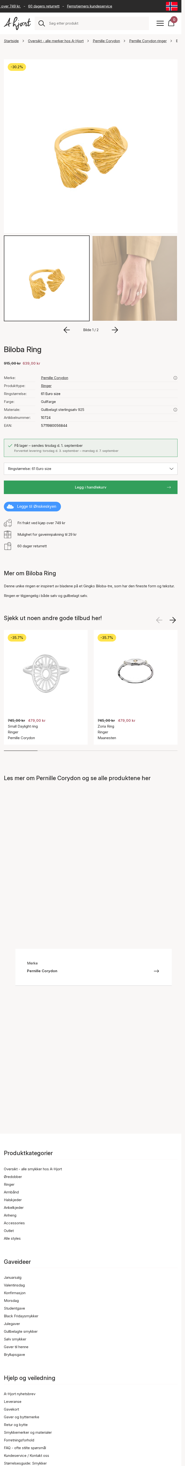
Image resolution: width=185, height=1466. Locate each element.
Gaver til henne (16, 1347)
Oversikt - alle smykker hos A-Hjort (33, 1169)
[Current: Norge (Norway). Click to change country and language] (172, 6)
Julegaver (12, 1323)
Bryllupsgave (14, 1354)
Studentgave (14, 1308)
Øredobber (13, 1176)
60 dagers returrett (38, 6)
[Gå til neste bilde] (115, 330)
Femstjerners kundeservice (84, 6)
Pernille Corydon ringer (148, 41)
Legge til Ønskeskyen (36, 506)
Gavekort (11, 1409)
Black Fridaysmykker (21, 1316)
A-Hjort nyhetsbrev (19, 1394)
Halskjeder (13, 1200)
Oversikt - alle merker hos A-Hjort (56, 41)
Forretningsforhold (19, 1440)
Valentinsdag (14, 1285)
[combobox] (97, 23)
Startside (11, 41)
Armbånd (11, 1192)
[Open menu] (160, 23)
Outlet (9, 1230)
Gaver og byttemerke (21, 1417)
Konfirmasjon (15, 1293)
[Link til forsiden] (17, 23)
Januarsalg (12, 1277)
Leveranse (12, 1401)
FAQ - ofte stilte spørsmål (25, 1448)
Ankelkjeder (14, 1207)
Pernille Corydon (106, 41)
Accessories (14, 1223)
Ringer (46, 385)
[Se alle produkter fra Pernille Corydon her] (175, 378)
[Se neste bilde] (173, 620)
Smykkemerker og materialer (28, 1432)
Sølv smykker (15, 1339)
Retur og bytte (16, 1424)
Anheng (10, 1215)
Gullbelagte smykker (21, 1331)
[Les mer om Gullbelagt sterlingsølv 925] (175, 410)
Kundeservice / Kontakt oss (26, 1455)
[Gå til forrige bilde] (67, 330)
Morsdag (11, 1300)
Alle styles (12, 1238)
